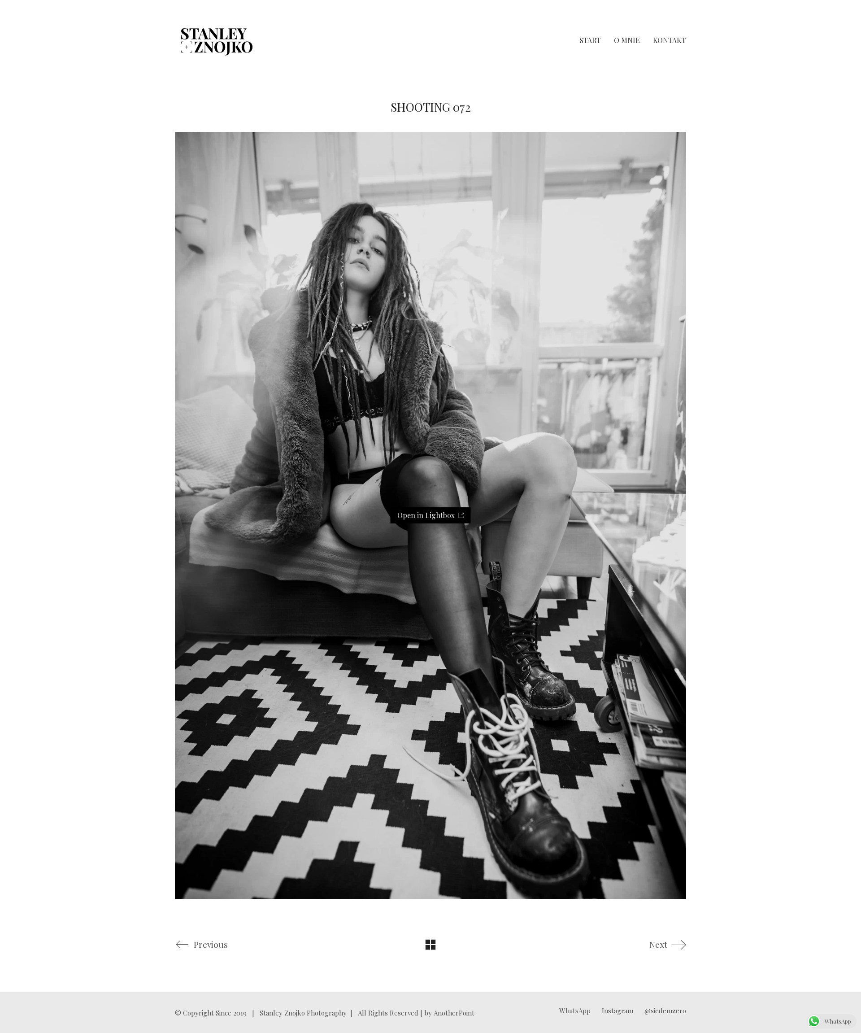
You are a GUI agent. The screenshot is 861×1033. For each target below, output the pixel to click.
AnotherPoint (454, 1012)
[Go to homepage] (217, 40)
